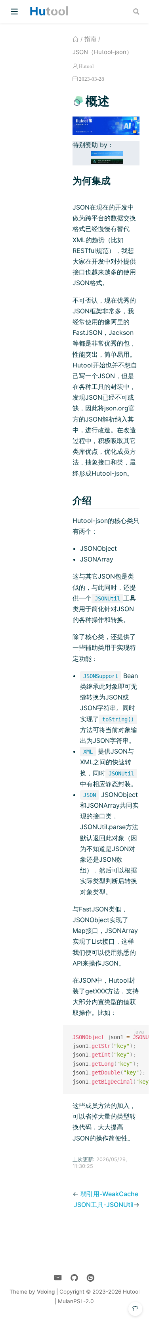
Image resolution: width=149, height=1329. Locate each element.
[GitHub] (74, 1278)
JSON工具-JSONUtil (104, 1205)
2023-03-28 (91, 79)
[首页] (75, 39)
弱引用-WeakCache (109, 1194)
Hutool (86, 66)
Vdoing (46, 1291)
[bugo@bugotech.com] (58, 1278)
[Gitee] (90, 1278)
